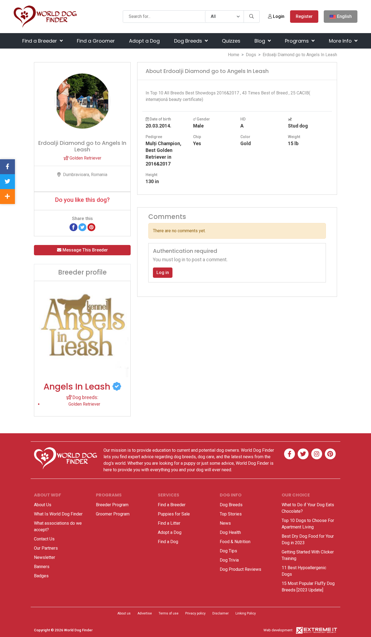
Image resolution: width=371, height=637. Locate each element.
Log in (162, 272)
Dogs (251, 54)
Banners (41, 566)
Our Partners (46, 548)
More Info (341, 40)
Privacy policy (195, 613)
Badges (41, 575)
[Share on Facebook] (73, 227)
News (225, 523)
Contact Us (44, 539)
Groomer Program (113, 514)
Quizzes (231, 40)
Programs (297, 40)
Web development (278, 630)
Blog (260, 40)
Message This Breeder (84, 250)
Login (278, 16)
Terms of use (168, 613)
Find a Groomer (96, 40)
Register (304, 16)
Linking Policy (245, 613)
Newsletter (44, 557)
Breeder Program (112, 504)
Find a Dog (168, 541)
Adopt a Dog (144, 40)
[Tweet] (82, 227)
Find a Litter (169, 523)
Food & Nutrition (235, 541)
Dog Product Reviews (240, 569)
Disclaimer (220, 613)
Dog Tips (228, 550)
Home (233, 54)
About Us (42, 504)
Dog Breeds (188, 40)
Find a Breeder (40, 40)
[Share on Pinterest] (91, 227)
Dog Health (230, 532)
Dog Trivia (229, 560)
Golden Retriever (84, 158)
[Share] (7, 196)
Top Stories (231, 514)
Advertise (144, 613)
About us (124, 613)
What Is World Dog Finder (58, 514)
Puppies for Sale (174, 514)
